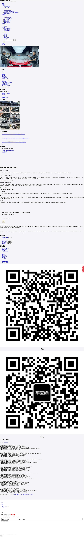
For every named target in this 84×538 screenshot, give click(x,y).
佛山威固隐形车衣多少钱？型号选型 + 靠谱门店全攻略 (13, 134)
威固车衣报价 (6, 21)
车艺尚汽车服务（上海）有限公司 (20, 494)
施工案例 (3, 23)
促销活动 (3, 74)
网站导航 (5, 36)
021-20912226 (4, 151)
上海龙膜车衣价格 (5, 83)
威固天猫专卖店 (7, 13)
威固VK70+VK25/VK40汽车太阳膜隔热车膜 (11, 12)
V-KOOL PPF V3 (7, 16)
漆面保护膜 (4, 242)
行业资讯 (3, 75)
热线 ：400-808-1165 (5, 506)
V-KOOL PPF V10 (7, 19)
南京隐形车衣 (4, 77)
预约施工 (3, 254)
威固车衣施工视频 (7, 22)
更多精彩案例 (4, 256)
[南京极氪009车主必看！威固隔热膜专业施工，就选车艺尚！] (15, 106)
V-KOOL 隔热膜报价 (7, 10)
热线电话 (5, 35)
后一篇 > (3, 44)
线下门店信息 (4, 249)
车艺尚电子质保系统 (5, 262)
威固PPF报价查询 (7, 29)
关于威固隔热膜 (7, 6)
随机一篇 (3, 43)
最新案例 (3, 257)
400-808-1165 (4, 152)
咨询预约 (5, 34)
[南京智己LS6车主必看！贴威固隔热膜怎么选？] (5, 112)
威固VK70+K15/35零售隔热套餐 (9, 11)
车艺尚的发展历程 (5, 248)
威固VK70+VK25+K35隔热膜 (7, 82)
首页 (3, 3)
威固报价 (3, 27)
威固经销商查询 (7, 30)
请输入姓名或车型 (22, 519)
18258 (5, 97)
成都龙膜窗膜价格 (5, 84)
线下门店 (5, 33)
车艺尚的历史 (6, 37)
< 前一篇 (3, 220)
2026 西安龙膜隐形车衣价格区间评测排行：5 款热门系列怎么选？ (15, 138)
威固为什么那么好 (7, 7)
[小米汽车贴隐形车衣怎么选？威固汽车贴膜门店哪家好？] (5, 106)
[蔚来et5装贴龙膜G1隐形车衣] (15, 123)
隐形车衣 (3, 14)
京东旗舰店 (4, 243)
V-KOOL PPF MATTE (8, 18)
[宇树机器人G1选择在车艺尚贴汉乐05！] (15, 117)
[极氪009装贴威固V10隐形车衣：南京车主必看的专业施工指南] (15, 112)
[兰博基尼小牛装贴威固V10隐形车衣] (5, 123)
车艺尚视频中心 (5, 255)
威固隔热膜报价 (5, 251)
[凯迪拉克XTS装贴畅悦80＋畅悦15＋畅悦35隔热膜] (15, 129)
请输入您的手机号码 (5, 519)
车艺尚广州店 (4, 76)
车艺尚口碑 (4, 258)
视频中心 (5, 26)
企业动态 (3, 71)
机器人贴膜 (4, 81)
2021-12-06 (6, 94)
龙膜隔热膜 (4, 241)
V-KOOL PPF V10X (7, 17)
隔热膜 (3, 5)
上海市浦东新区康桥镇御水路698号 (8, 150)
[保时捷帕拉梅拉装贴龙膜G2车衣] (5, 129)
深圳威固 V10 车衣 (5, 78)
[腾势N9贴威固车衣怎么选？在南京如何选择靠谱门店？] (5, 117)
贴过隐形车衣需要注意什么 (7, 85)
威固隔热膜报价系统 (7, 28)
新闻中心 (3, 4)
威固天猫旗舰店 (5, 237)
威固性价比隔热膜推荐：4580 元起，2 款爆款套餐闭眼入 (14, 142)
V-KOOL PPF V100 (7, 20)
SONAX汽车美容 (5, 240)
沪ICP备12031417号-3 (29, 494)
